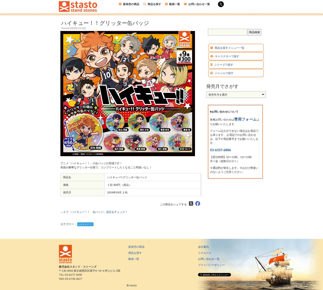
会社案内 (203, 246)
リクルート (204, 252)
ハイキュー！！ (85, 224)
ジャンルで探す (224, 73)
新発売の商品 (131, 4)
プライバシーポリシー (211, 264)
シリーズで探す (223, 64)
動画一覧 (174, 4)
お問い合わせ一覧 (199, 4)
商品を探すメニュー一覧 (229, 47)
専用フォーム (245, 119)
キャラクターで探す (227, 56)
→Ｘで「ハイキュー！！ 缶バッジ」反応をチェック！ (94, 211)
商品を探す (154, 4)
